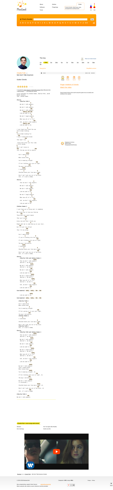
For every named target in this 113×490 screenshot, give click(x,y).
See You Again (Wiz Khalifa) (50, 426)
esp (94, 10)
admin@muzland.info (46, 484)
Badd (31, 264)
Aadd (27, 153)
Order (80, 4)
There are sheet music (90, 58)
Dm (51, 62)
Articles (54, 4)
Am (88, 62)
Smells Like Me (47, 429)
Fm (67, 62)
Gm (78, 62)
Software (42, 7)
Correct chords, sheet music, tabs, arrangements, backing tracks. (73, 8)
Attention (19, 426)
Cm (40, 62)
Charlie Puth (21, 73)
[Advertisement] (56, 41)
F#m (72, 62)
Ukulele (67, 79)
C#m (31, 108)
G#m (83, 62)
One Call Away (20, 429)
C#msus (25, 111)
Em (62, 62)
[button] (56, 452)
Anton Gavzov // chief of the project (32, 90)
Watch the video (66, 87)
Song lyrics (43, 68)
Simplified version (91, 68)
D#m (56, 62)
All (94, 23)
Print (79, 79)
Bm (40, 64)
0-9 (86, 23)
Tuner (41, 10)
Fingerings (55, 7)
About (41, 4)
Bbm (94, 62)
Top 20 (74, 79)
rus (91, 10)
